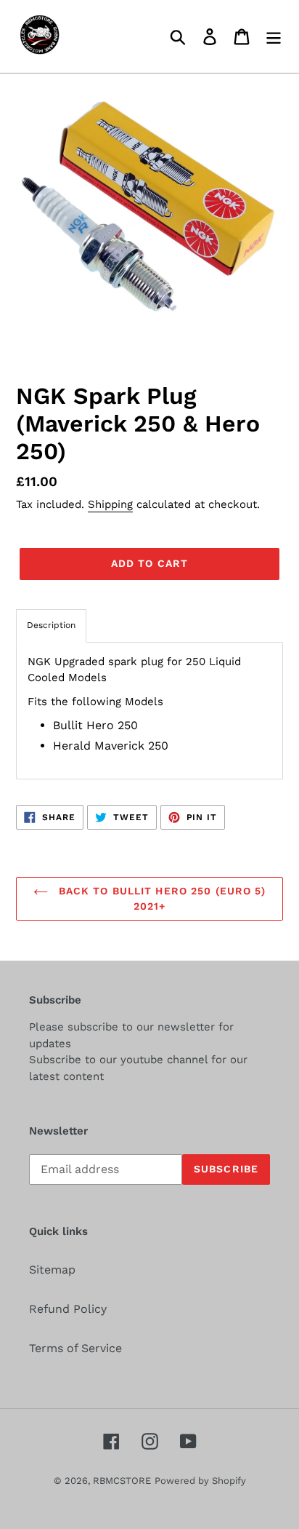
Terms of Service (75, 1348)
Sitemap (52, 1269)
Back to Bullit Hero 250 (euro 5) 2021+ (160, 898)
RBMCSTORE (122, 1480)
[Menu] (274, 36)
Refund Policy (68, 1309)
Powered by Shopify (200, 1480)
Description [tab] (51, 625)
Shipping (110, 504)
